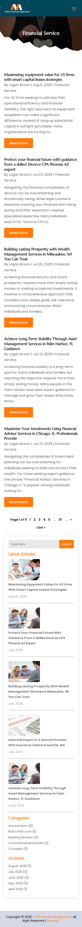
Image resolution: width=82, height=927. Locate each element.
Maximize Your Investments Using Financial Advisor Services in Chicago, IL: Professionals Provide (40, 433)
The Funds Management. (53, 917)
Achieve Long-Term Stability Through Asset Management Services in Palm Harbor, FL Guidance (37, 793)
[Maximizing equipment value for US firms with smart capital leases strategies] (24, 570)
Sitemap (53, 921)
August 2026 (17, 866)
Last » (41, 527)
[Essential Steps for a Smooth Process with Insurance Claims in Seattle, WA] (24, 726)
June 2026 (16, 878)
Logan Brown (19, 84)
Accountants (18, 826)
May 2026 (15, 883)
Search (66, 544)
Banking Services (20, 837)
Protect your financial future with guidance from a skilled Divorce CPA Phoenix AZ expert (36, 638)
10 (60, 520)
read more (18, 143)
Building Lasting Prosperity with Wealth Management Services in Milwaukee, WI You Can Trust (38, 691)
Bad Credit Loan (20, 831)
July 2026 (15, 872)
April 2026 (15, 889)
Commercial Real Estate (26, 843)
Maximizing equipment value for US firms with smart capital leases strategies (39, 77)
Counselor (15, 849)
